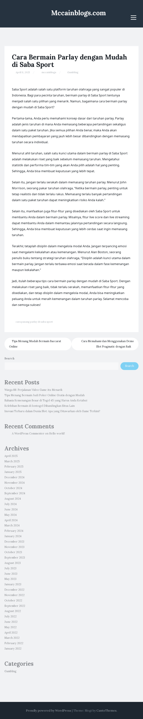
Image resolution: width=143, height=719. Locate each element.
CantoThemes (106, 710)
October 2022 (13, 600)
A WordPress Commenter (28, 433)
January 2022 (12, 648)
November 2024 (14, 482)
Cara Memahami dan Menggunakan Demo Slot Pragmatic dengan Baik (107, 344)
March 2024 (12, 525)
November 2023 (14, 547)
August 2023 (12, 563)
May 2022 (10, 627)
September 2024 (14, 493)
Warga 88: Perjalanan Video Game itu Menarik (33, 390)
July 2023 (10, 568)
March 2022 (12, 638)
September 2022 (14, 606)
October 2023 (13, 552)
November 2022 (14, 595)
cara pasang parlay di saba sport (34, 321)
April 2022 (11, 632)
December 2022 (14, 589)
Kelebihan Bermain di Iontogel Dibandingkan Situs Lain (39, 406)
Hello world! (57, 433)
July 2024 (10, 504)
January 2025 (13, 472)
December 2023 (14, 541)
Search (9, 358)
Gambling (72, 72)
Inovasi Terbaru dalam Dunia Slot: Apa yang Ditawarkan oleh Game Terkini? (52, 411)
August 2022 (12, 611)
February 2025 (13, 466)
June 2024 (11, 509)
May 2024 (10, 515)
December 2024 (14, 477)
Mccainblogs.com (78, 13)
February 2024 (13, 531)
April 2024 (11, 520)
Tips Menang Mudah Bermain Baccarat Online (35, 344)
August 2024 (12, 498)
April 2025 (11, 456)
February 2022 (13, 643)
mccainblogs (49, 72)
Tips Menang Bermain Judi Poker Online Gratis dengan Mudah (44, 395)
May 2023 (10, 579)
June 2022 (11, 622)
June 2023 (10, 573)
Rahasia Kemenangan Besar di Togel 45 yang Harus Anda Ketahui (45, 400)
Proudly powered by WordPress (48, 710)
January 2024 (12, 536)
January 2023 (12, 584)
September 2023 (14, 557)
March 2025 (12, 461)
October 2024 (13, 488)
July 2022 (10, 616)
